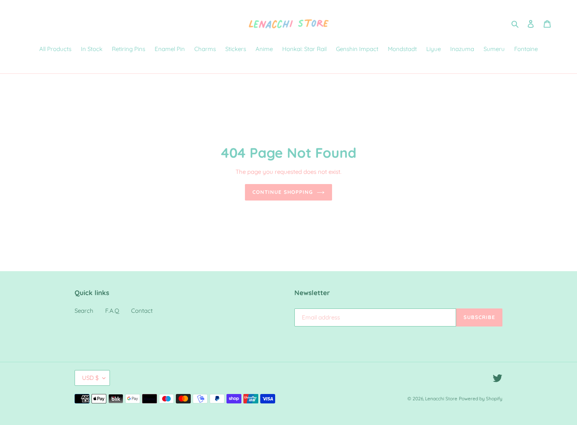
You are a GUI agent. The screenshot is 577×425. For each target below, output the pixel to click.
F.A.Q (112, 310)
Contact (142, 310)
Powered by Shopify (480, 398)
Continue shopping (282, 192)
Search (84, 310)
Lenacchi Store (441, 398)
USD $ (90, 377)
